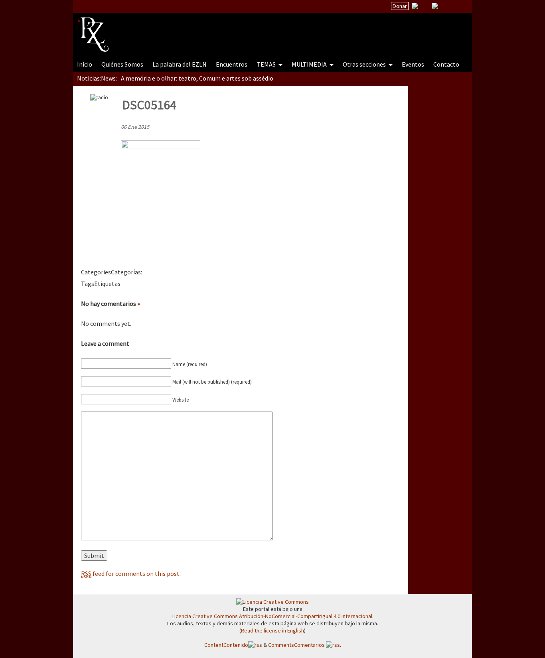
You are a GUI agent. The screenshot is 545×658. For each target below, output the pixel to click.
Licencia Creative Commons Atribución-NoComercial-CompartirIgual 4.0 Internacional (272, 616)
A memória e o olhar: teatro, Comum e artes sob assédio (197, 78)
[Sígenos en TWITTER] (425, 6)
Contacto (446, 64)
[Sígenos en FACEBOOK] (445, 6)
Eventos (413, 64)
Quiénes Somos (122, 64)
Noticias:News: (97, 78)
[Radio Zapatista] (229, 29)
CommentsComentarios (297, 644)
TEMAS (267, 64)
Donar (400, 6)
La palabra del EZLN (179, 64)
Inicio (84, 64)
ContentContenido (226, 644)
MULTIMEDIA (310, 64)
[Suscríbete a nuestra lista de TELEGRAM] (435, 6)
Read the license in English (272, 630)
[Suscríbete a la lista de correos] (415, 7)
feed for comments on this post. (131, 573)
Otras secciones (365, 64)
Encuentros (231, 64)
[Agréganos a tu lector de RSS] (459, 6)
